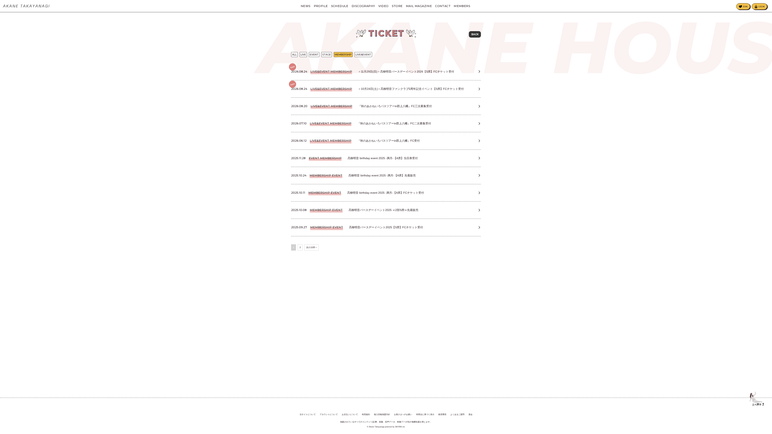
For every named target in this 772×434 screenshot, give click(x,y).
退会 (470, 414)
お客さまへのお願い (403, 414)
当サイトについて (308, 414)
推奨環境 (442, 414)
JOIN (745, 6)
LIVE (303, 54)
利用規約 (366, 414)
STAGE (326, 54)
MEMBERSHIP (343, 54)
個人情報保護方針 (382, 414)
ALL (294, 54)
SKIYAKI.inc (400, 427)
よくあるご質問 (457, 414)
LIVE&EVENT (363, 54)
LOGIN (761, 6)
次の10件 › (311, 247)
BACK (474, 34)
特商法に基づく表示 (425, 414)
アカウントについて (329, 414)
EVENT (314, 54)
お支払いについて (350, 414)
